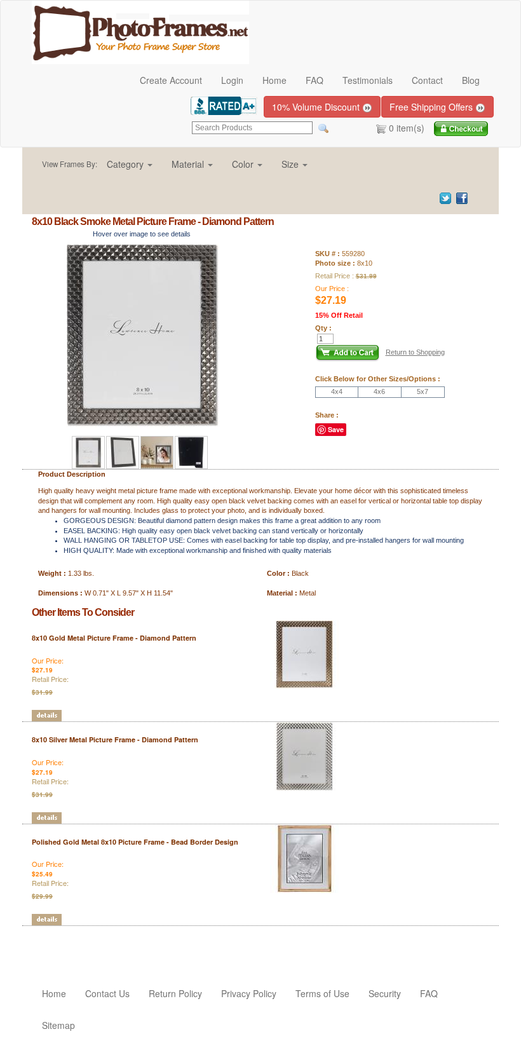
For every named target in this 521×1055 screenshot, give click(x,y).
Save (336, 429)
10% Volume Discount (317, 106)
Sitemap (58, 1025)
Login (232, 80)
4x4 (336, 391)
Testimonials (367, 80)
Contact (427, 80)
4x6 (379, 391)
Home (274, 80)
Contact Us (107, 993)
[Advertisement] (106, 945)
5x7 (422, 391)
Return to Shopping (415, 352)
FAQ (314, 80)
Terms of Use (322, 993)
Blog (471, 80)
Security (385, 993)
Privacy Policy (248, 993)
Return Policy (175, 993)
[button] (129, 164)
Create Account (171, 80)
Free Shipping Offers (432, 106)
